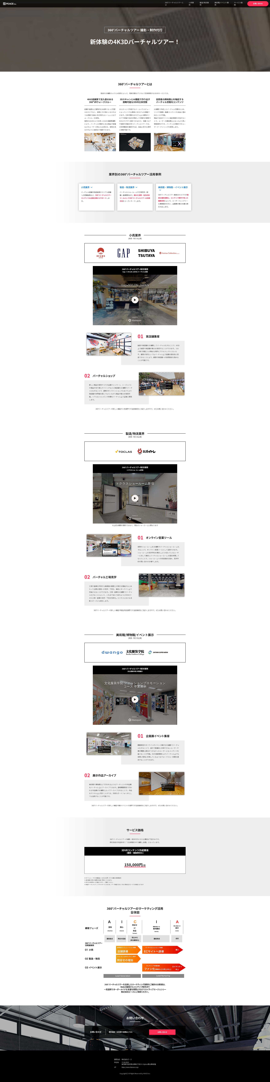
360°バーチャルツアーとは (174, 3)
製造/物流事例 (204, 3)
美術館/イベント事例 (222, 3)
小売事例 (191, 3)
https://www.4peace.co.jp (130, 1067)
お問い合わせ (258, 3)
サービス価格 (238, 3)
